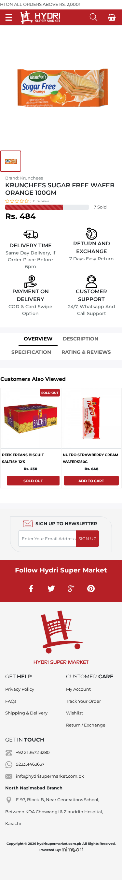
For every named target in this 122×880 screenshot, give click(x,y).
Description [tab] (80, 339)
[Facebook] (31, 588)
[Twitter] (51, 588)
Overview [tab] (38, 339)
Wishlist (74, 712)
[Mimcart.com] (72, 850)
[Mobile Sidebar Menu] (8, 17)
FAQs (10, 701)
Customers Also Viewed (33, 379)
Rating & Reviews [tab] (86, 352)
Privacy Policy (19, 689)
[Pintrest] (91, 588)
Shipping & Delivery (26, 712)
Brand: (24, 177)
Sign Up (87, 538)
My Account (78, 689)
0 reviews (41, 201)
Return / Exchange (85, 725)
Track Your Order (83, 701)
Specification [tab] (31, 352)
